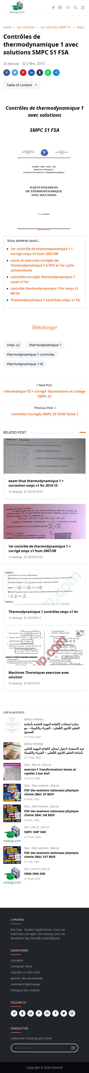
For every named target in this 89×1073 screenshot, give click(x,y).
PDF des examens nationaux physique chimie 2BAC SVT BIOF (51, 855)
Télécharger (45, 327)
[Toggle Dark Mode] (68, 7)
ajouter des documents (27, 978)
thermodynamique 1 (45, 345)
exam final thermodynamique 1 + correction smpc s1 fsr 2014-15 (36, 483)
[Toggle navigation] (82, 7)
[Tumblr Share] (39, 72)
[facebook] (53, 7)
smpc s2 (13, 345)
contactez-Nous (21, 966)
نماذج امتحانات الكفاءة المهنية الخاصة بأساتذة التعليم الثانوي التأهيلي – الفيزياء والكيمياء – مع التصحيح (52, 728)
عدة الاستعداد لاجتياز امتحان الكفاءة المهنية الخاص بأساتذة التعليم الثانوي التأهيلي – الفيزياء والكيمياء (54, 750)
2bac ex (36, 764)
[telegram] (14, 1013)
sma (27, 869)
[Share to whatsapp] (48, 72)
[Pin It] (23, 72)
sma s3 (35, 869)
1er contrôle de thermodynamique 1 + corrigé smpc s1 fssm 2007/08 (39, 548)
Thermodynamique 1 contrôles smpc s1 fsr (45, 300)
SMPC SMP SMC (35, 832)
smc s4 (45, 827)
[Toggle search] (75, 7)
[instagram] (60, 7)
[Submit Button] (73, 1048)
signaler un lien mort (25, 972)
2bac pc (46, 764)
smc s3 (35, 827)
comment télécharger (26, 984)
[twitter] (63, 1013)
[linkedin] (30, 1013)
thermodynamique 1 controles (31, 354)
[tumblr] (22, 1013)
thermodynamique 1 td (25, 364)
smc (27, 827)
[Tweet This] (15, 72)
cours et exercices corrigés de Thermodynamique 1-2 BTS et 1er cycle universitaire (42, 265)
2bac (27, 764)
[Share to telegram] (56, 72)
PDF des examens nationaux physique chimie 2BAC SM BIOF (51, 813)
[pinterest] (39, 1013)
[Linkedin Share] (31, 72)
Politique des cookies (25, 990)
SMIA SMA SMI (34, 874)
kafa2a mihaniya (33, 719)
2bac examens (40, 785)
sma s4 (45, 869)
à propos (17, 960)
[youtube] (47, 1013)
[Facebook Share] (6, 72)
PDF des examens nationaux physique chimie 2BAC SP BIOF (51, 792)
